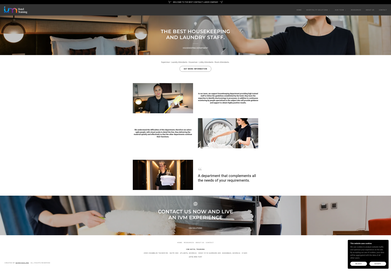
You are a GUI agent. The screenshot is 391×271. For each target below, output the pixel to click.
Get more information (195, 69)
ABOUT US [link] (370, 10)
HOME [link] (299, 10)
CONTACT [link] (383, 10)
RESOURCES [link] (356, 10)
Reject (358, 263)
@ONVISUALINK (22, 263)
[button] (317, 10)
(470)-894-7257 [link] (195, 257)
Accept (378, 263)
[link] (15, 10)
